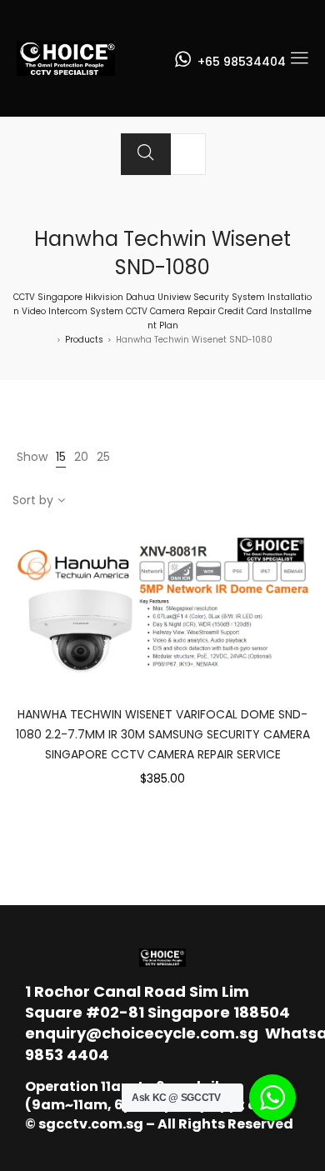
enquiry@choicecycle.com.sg (141, 1033)
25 (103, 456)
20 (81, 456)
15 (61, 456)
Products (84, 339)
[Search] (146, 154)
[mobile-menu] (299, 58)
